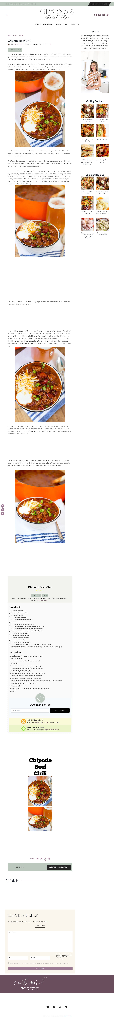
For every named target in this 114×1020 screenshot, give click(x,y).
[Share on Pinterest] (45, 859)
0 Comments (47, 44)
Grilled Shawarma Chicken (102, 120)
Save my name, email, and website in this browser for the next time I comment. (64, 956)
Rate (46, 595)
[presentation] (87, 111)
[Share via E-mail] (49, 859)
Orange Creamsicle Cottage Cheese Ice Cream (102, 213)
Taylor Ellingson (17, 44)
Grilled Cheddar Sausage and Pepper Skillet (102, 161)
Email (33, 957)
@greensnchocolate (39, 722)
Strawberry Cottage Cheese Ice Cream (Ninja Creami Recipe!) (87, 235)
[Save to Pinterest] (2, 509)
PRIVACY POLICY (68, 1016)
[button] (37, 590)
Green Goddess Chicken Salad (102, 233)
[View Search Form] (6, 14)
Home (9, 35)
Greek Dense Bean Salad (87, 192)
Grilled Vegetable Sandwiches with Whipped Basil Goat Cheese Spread (87, 162)
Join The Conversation (58, 867)
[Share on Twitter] (41, 859)
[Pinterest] (103, 14)
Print (36, 595)
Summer (37, 24)
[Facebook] (95, 14)
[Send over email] (2, 513)
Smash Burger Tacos (102, 139)
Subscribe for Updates (99, 4)
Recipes (58, 24)
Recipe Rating (41, 925)
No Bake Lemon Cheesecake (26, 4)
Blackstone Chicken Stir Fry (87, 140)
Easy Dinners (48, 24)
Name (11, 957)
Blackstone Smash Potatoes (87, 120)
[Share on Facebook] (37, 859)
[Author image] (9, 44)
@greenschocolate (50, 730)
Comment (12, 932)
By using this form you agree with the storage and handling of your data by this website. (39, 963)
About (66, 24)
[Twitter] (107, 14)
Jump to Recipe (16, 50)
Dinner (21, 35)
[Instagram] (99, 14)
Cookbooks (75, 24)
